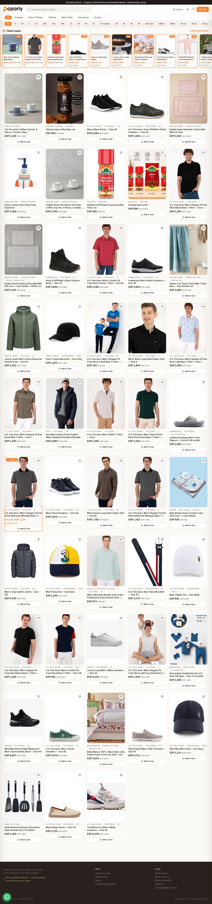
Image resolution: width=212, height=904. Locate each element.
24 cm (205, 24)
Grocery (97, 17)
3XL (54, 24)
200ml (161, 24)
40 (86, 24)
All (8, 17)
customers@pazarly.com (166, 888)
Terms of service (162, 877)
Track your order (102, 873)
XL (36, 24)
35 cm (183, 24)
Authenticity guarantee (105, 884)
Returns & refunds (163, 880)
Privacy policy (161, 873)
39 (79, 24)
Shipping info (101, 877)
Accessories (83, 17)
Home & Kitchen (36, 17)
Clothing (52, 17)
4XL (63, 24)
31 (71, 24)
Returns (98, 880)
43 (124, 24)
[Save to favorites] (38, 77)
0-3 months (105, 24)
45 (132, 24)
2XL (45, 24)
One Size (150, 24)
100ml (172, 24)
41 (94, 24)
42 (117, 24)
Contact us (160, 884)
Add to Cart (25, 142)
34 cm (194, 24)
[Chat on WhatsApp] (7, 897)
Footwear (19, 17)
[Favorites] (193, 9)
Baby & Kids (67, 17)
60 (139, 24)
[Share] (187, 9)
